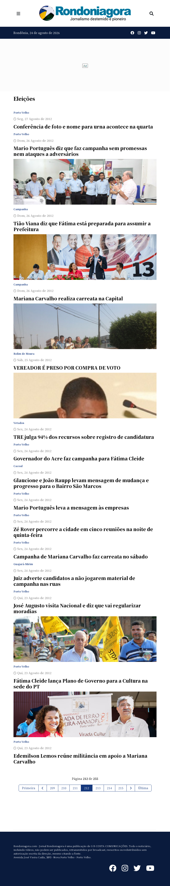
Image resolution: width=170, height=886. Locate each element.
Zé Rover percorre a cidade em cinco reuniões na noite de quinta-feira (83, 532)
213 (98, 788)
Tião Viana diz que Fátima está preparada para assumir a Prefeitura (82, 226)
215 (120, 788)
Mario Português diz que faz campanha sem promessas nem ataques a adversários (80, 151)
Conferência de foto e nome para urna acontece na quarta (83, 126)
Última (143, 788)
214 (109, 788)
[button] (18, 13)
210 (63, 788)
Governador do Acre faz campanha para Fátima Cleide (78, 458)
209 (52, 788)
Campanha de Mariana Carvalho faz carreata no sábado (80, 556)
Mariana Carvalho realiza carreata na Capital (68, 298)
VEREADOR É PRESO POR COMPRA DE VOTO (66, 367)
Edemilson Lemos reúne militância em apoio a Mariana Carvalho (80, 758)
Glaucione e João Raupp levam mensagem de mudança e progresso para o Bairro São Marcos (81, 483)
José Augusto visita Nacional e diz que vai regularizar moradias (77, 608)
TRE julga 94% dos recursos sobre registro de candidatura (83, 437)
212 (86, 788)
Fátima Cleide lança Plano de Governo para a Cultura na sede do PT (80, 683)
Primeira (28, 788)
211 (75, 788)
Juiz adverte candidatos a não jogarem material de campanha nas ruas (74, 581)
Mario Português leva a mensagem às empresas (71, 507)
